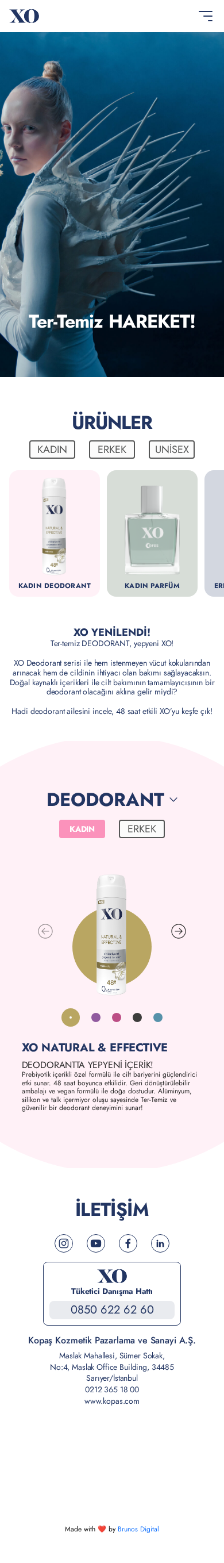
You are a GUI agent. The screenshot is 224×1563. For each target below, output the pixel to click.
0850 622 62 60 (112, 1309)
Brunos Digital (138, 1529)
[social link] (64, 1243)
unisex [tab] (172, 449)
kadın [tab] (52, 449)
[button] (178, 931)
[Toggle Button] (205, 16)
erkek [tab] (112, 449)
